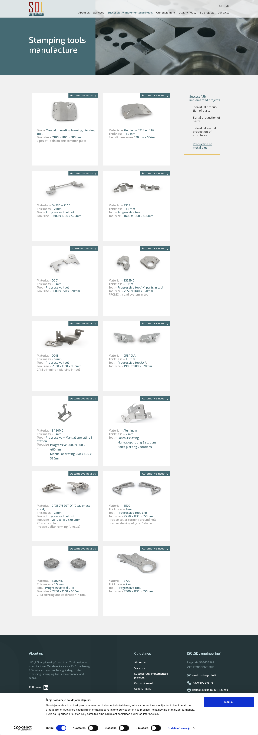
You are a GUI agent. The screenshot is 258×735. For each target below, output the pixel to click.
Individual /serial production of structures (204, 131)
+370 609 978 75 (202, 682)
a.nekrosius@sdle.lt (204, 675)
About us (84, 12)
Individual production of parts (205, 108)
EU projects (207, 12)
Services (139, 668)
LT (220, 6)
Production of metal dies (202, 145)
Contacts (223, 12)
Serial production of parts (206, 119)
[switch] (93, 728)
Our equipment (165, 12)
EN (227, 6)
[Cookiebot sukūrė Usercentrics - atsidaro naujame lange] (22, 728)
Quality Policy (187, 12)
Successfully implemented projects (151, 675)
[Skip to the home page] (36, 9)
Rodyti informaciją (179, 728)
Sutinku (228, 701)
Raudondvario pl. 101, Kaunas (210, 689)
